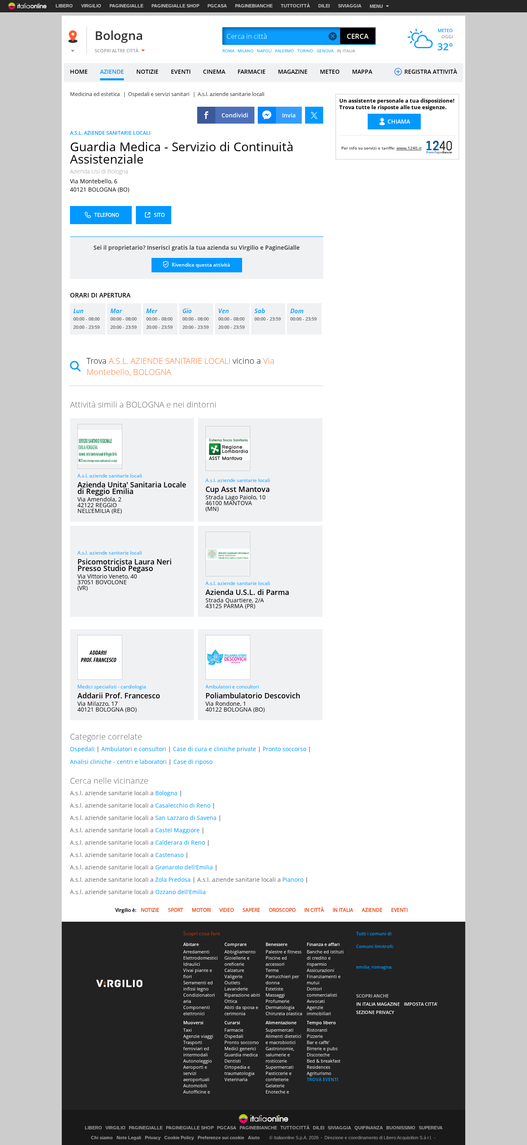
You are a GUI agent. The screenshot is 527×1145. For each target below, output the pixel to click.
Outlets (232, 982)
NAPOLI (264, 51)
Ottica (230, 1001)
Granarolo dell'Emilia (184, 867)
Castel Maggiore (177, 830)
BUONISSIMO (400, 1128)
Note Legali (129, 1137)
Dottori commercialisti (322, 992)
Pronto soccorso (284, 749)
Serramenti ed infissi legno (198, 985)
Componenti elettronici (196, 1010)
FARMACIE (252, 71)
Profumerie (277, 1001)
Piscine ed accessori (276, 961)
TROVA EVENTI (322, 1079)
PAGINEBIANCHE (254, 5)
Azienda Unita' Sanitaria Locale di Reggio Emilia (131, 488)
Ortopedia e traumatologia (239, 1070)
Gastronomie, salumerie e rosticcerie (280, 1054)
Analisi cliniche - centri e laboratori (118, 762)
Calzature (234, 970)
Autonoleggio (197, 1061)
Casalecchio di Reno (182, 805)
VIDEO (226, 909)
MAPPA (362, 71)
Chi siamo (102, 1137)
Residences (318, 1067)
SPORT (175, 909)
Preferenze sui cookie (221, 1137)
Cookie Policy (179, 1137)
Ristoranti (317, 1030)
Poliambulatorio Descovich (252, 695)
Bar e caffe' (318, 1042)
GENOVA (325, 51)
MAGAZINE (293, 71)
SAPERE (251, 909)
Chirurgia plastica (284, 1013)
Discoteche (318, 1054)
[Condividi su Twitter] (314, 115)
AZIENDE (112, 71)
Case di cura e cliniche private (214, 749)
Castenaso (169, 855)
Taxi (187, 1030)
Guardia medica (241, 1054)
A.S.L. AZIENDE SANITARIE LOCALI (110, 132)
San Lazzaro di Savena (186, 818)
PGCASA (217, 5)
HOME (79, 71)
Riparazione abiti (242, 995)
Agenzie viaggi (198, 1036)
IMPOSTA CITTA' (421, 1004)
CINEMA (214, 71)
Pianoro (292, 879)
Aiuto (254, 1137)
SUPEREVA (431, 1128)
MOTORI (201, 909)
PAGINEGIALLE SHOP (175, 5)
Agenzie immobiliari (319, 1010)
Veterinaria (235, 1079)
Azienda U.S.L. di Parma (247, 592)
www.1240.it (409, 148)
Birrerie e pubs (322, 1048)
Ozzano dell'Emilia (180, 892)
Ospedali (82, 749)
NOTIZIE (147, 71)
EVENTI (181, 71)
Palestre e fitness (283, 951)
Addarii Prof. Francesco (118, 695)
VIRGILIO (91, 5)
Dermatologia (280, 1007)
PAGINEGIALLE (126, 5)
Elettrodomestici (200, 958)
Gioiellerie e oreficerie (237, 961)
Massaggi (275, 995)
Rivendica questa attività (200, 264)
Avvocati (316, 1001)
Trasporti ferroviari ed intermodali (196, 1048)
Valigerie (233, 976)
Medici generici (240, 1048)
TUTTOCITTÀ (295, 5)
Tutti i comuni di (374, 933)
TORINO (305, 51)
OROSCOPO (282, 909)
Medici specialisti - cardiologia (111, 686)
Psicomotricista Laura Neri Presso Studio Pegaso (124, 565)
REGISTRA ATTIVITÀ (430, 71)
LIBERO (64, 5)
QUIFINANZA (368, 1128)
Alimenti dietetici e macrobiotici (283, 1039)
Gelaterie (275, 1085)
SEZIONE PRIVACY (375, 1012)
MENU (376, 6)
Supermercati (280, 1030)
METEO (330, 71)
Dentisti (232, 1061)
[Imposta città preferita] (74, 36)
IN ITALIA (346, 51)
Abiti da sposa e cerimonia (241, 1010)
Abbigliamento (240, 951)
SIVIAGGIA (349, 5)
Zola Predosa (173, 879)
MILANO (246, 51)
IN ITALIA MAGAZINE (378, 1004)
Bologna (119, 35)
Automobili (195, 1085)
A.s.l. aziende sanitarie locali (109, 475)
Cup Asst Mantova (237, 489)
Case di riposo (192, 762)
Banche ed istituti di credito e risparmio (325, 957)
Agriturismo (319, 1073)
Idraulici (191, 964)
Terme (272, 970)
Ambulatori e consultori (232, 686)
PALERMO (284, 51)
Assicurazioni (320, 970)
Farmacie (233, 1030)
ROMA (228, 51)
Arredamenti (196, 951)
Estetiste (274, 989)
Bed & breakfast (323, 1061)
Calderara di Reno (180, 842)
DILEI (324, 5)
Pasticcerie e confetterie (278, 1076)
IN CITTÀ (314, 909)
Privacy (153, 1137)
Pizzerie (315, 1036)
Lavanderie (236, 989)
